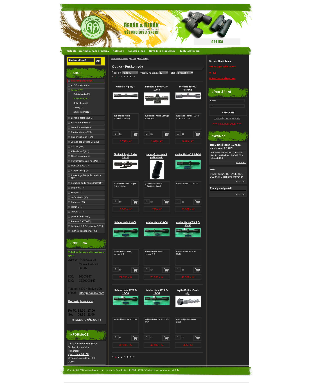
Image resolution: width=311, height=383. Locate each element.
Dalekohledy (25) (81, 94)
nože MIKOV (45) (79, 197)
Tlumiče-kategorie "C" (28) (84, 231)
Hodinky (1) (76, 207)
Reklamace (74, 350)
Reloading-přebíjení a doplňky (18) (86, 177)
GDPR (71, 361)
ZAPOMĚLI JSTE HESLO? (227, 118)
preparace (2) (77, 187)
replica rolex (187, 1)
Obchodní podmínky (78, 347)
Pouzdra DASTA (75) (81, 221)
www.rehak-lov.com (119, 58)
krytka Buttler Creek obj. (188, 292)
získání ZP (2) (77, 211)
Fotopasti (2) (77, 192)
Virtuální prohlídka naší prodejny (87, 51)
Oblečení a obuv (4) (80, 156)
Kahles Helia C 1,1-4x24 (188, 154)
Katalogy (118, 51)
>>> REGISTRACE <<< (227, 123)
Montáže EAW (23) (80, 165)
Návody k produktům (162, 51)
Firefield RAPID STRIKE (187, 88)
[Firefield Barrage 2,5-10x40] (157, 105)
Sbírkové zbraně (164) (82, 137)
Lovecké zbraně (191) (82, 118)
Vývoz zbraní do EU (78, 354)
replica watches (136, 1)
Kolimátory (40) (80, 103)
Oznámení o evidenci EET (81, 358)
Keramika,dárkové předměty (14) (87, 183)
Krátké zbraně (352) (81, 122)
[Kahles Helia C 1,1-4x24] (188, 169)
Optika (133, 58)
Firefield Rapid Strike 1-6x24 (125, 156)
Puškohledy (143, 58)
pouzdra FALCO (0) (80, 216)
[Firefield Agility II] (125, 98)
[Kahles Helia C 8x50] (125, 236)
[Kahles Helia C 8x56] (157, 236)
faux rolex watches (113, 1)
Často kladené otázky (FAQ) (82, 343)
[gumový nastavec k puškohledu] (157, 179)
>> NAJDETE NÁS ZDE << (86, 320)
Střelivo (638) (77, 146)
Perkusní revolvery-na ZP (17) (85, 161)
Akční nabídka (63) (80, 85)
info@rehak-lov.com (91, 293)
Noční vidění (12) (81, 112)
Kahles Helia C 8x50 (125, 222)
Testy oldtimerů (190, 51)
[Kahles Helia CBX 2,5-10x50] (188, 237)
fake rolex (202, 1)
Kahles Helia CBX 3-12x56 (125, 292)
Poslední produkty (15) (82, 81)
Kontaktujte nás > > (80, 301)
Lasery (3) (78, 107)
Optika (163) (77, 90)
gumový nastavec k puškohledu (156, 156)
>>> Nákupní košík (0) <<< (222, 66)
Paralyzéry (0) (78, 202)
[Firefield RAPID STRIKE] (188, 99)
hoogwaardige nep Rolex (163, 1)
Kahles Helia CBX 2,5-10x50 (188, 224)
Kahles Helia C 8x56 (157, 222)
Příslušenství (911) (80, 151)
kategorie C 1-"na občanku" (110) (87, 226)
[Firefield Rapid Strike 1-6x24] (125, 169)
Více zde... (241, 162)
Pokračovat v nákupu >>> (222, 78)
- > (133, 76)
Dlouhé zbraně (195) (81, 127)
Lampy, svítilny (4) (80, 170)
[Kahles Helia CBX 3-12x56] (125, 304)
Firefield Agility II (125, 86)
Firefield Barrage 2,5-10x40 (156, 88)
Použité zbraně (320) (81, 132)
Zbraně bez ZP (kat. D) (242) (85, 142)
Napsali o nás (136, 51)
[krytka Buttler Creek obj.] (188, 307)
